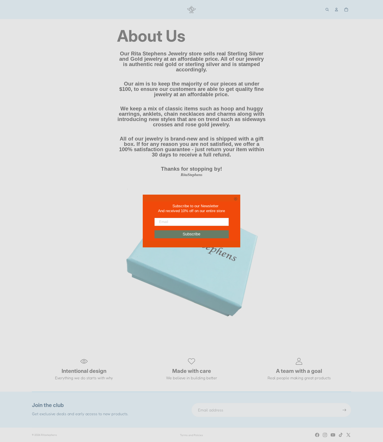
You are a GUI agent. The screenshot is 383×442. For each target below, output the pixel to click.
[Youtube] (333, 435)
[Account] (336, 9)
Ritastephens (49, 434)
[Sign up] (344, 410)
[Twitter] (348, 435)
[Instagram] (325, 435)
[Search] (327, 9)
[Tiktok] (340, 435)
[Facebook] (317, 435)
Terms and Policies (191, 435)
